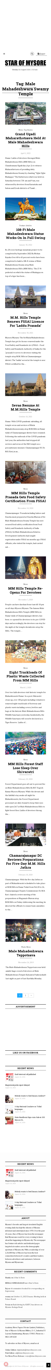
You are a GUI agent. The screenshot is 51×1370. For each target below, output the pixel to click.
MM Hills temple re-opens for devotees (25, 590)
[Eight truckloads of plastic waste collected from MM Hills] (25, 662)
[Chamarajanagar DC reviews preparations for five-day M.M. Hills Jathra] (25, 845)
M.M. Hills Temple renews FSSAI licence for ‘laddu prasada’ (25, 321)
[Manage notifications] (6, 1364)
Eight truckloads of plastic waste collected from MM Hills (26, 676)
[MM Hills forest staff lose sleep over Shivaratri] (25, 754)
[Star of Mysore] (25, 63)
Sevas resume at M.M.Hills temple (25, 407)
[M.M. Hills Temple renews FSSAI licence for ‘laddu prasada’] (25, 307)
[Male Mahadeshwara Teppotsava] (26, 941)
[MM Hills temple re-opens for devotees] (25, 578)
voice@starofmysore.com (35, 1356)
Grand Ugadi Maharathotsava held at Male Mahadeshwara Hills (26, 140)
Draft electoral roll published (25, 1074)
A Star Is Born (19, 1277)
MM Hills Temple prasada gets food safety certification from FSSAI (25, 497)
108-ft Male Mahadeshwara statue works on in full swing (25, 234)
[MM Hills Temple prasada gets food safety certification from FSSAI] (25, 483)
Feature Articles (25, 225)
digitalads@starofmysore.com (29, 1350)
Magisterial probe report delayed (17, 1085)
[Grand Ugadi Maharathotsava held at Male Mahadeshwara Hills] (25, 124)
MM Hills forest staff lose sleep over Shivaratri (25, 768)
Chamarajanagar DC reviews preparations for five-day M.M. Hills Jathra (25, 861)
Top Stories (28, 130)
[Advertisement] (25, 25)
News (20, 130)
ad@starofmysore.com (24, 1353)
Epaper (42, 54)
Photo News (26, 947)
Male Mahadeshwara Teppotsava (26, 953)
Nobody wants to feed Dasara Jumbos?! (30, 1096)
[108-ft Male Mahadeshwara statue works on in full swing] (25, 219)
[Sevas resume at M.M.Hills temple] (25, 395)
